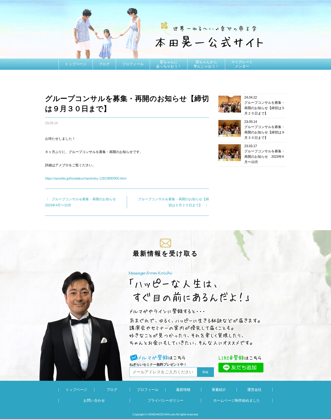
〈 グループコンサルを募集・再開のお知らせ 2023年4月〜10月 (82, 202)
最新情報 (183, 390)
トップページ (75, 64)
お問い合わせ (94, 400)
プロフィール (133, 64)
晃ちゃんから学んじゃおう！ (206, 64)
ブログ (104, 64)
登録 (205, 372)
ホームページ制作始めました (236, 400)
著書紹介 (72, 75)
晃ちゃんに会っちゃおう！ (168, 64)
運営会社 (254, 390)
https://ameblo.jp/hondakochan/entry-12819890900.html (85, 178)
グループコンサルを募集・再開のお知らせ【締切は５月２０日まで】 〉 (173, 202)
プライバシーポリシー (165, 400)
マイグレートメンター (242, 64)
